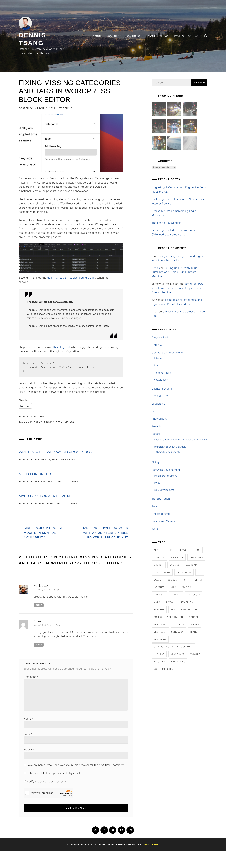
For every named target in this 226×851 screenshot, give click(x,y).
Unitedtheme (150, 844)
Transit (149, 36)
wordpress (66, 421)
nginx (50, 421)
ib (184, 580)
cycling (175, 565)
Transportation (161, 498)
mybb (157, 602)
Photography (159, 418)
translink (160, 639)
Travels (178, 36)
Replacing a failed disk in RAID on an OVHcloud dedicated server (174, 232)
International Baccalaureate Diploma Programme (180, 439)
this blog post (61, 347)
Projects (112, 36)
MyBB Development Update (46, 496)
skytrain (159, 632)
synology (177, 632)
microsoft (193, 594)
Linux (157, 365)
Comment (31, 676)
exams (157, 580)
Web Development (164, 489)
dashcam (191, 565)
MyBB (157, 482)
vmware (195, 654)
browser (184, 550)
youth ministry (163, 669)
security (178, 624)
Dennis (67, 108)
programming (190, 609)
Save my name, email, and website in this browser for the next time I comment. (76, 765)
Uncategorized (161, 513)
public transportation (168, 617)
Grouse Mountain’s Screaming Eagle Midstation (174, 213)
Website (29, 749)
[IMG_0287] (159, 110)
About (97, 36)
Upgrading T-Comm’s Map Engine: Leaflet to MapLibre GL (179, 189)
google (172, 580)
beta (170, 550)
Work (155, 528)
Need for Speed (35, 474)
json (39, 421)
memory (176, 594)
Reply (39, 605)
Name (28, 718)
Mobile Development (165, 475)
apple (157, 550)
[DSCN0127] (174, 143)
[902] (174, 110)
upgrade (159, 654)
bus (198, 550)
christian (177, 557)
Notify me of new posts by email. (47, 781)
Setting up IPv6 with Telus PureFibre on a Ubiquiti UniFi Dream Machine (174, 272)
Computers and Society (168, 452)
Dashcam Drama (162, 388)
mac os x (159, 594)
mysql (170, 602)
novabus (159, 609)
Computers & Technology (167, 352)
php (173, 609)
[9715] (174, 126)
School (156, 433)
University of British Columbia (170, 446)
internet (196, 580)
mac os (186, 587)
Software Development (166, 469)
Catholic (133, 36)
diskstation (184, 572)
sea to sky (160, 624)
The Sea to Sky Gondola (166, 222)
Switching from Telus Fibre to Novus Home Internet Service (178, 201)
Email (28, 734)
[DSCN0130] (190, 143)
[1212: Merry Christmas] (159, 143)
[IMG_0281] (190, 110)
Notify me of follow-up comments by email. (54, 773)
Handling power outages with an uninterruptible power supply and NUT (105, 532)
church (158, 565)
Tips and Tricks (162, 372)
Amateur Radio (161, 337)
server (194, 624)
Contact (194, 36)
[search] (205, 36)
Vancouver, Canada (164, 521)
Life (154, 411)
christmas (196, 557)
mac (173, 587)
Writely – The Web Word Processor (55, 452)
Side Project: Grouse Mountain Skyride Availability (43, 532)
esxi (200, 572)
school (194, 617)
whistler (159, 661)
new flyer (186, 602)
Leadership (158, 403)
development (162, 572)
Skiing (163, 36)
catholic (159, 557)
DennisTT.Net (160, 396)
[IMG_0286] (159, 126)
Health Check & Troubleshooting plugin (71, 277)
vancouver (177, 654)
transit (195, 632)
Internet (39, 416)
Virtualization (161, 379)
